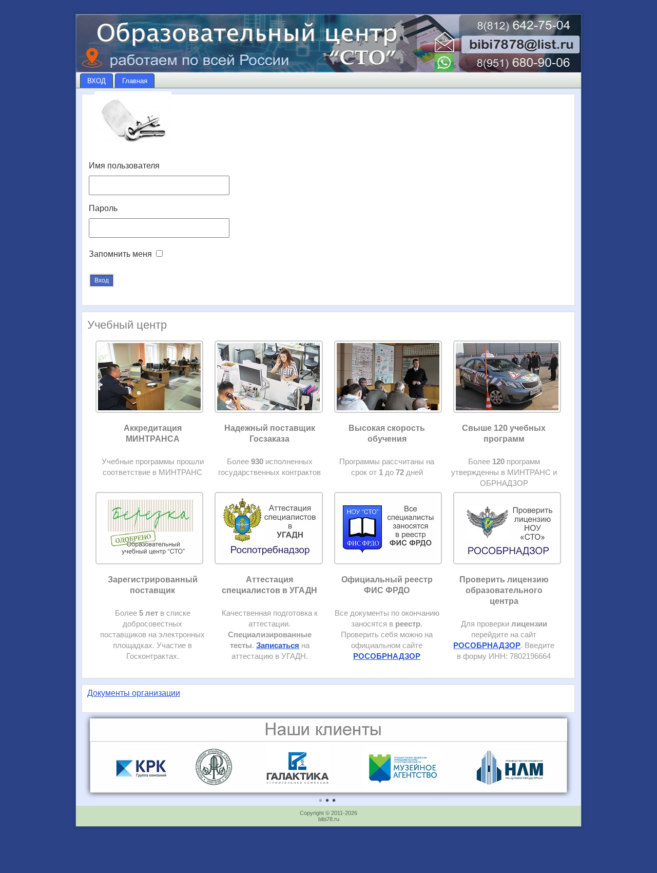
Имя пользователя (124, 165)
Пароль (103, 208)
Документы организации (133, 693)
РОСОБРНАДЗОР (486, 645)
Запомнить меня (120, 254)
